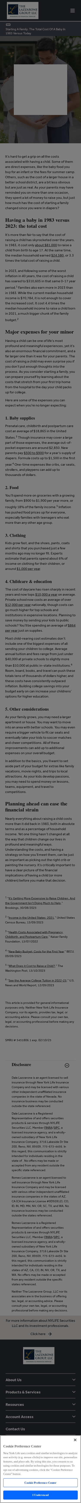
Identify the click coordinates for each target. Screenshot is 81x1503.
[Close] (75, 1440)
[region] (40, 1469)
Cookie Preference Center (40, 1482)
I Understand (40, 1495)
